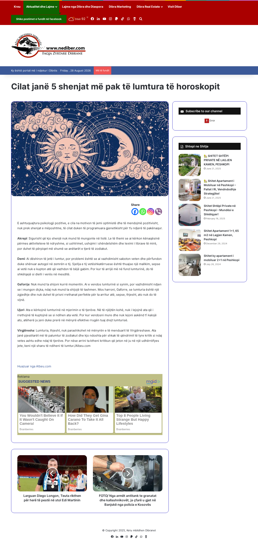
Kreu (17, 6)
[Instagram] (150, 211)
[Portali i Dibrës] (48, 45)
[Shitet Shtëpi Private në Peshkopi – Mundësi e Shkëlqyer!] (190, 215)
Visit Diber (175, 6)
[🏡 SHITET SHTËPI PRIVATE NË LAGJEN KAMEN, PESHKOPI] (190, 165)
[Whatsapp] (142, 211)
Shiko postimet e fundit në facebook (38, 19)
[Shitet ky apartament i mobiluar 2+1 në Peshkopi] (190, 265)
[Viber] (158, 211)
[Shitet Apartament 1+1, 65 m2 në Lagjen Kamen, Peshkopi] (190, 240)
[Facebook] (134, 211)
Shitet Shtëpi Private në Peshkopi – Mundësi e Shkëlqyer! (220, 210)
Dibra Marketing (120, 6)
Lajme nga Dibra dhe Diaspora (82, 6)
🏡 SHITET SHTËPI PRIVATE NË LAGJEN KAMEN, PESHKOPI (218, 160)
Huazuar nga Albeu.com (34, 366)
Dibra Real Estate (148, 6)
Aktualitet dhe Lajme (40, 6)
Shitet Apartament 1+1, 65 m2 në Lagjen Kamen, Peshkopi (221, 235)
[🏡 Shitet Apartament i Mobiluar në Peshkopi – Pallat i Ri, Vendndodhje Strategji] (190, 190)
